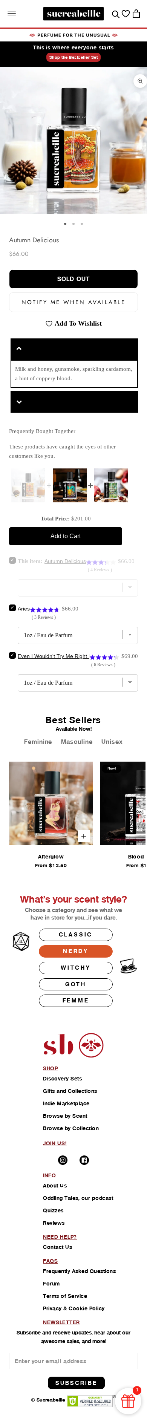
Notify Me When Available (73, 302)
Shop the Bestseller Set (73, 57)
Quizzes (53, 1210)
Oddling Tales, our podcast (78, 1198)
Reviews (54, 1223)
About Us (55, 1186)
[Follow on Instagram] (62, 1160)
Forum (51, 1284)
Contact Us (57, 1247)
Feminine (38, 741)
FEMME (76, 1000)
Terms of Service (65, 1296)
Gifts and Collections (70, 1091)
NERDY (76, 951)
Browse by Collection (71, 1128)
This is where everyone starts (73, 47)
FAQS (50, 1261)
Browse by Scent (65, 1116)
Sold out (73, 279)
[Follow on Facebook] (84, 1160)
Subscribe (76, 1383)
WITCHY (76, 967)
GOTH (75, 984)
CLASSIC (76, 934)
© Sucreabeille (48, 1400)
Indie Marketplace (66, 1103)
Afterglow (51, 857)
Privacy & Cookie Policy (74, 1308)
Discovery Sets (62, 1079)
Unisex (111, 741)
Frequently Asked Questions (79, 1271)
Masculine (76, 741)
